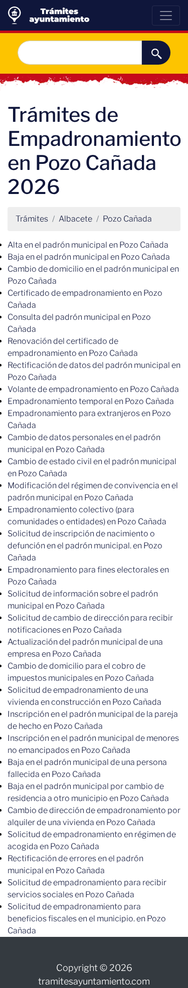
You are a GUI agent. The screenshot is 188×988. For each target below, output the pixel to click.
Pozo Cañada (127, 219)
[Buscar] (156, 53)
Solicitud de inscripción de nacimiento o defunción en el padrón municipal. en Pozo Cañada (85, 545)
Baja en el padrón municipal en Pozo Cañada (89, 257)
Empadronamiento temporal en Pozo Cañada (91, 401)
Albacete (75, 219)
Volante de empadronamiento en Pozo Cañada (93, 389)
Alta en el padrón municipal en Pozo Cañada (88, 245)
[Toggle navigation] (166, 16)
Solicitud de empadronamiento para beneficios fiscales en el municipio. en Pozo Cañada (87, 918)
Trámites (32, 219)
